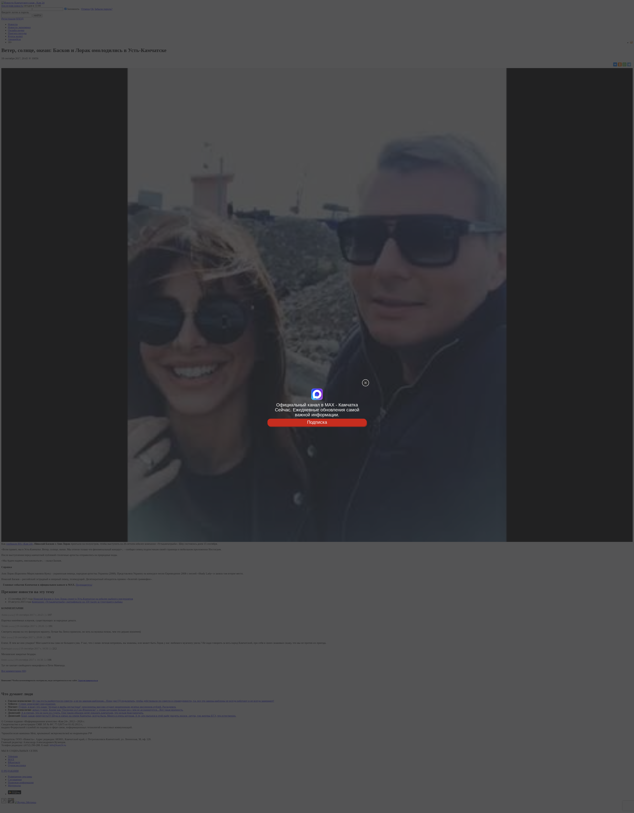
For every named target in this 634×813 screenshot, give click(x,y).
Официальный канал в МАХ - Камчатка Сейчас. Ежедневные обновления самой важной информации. (317, 409)
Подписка (317, 422)
